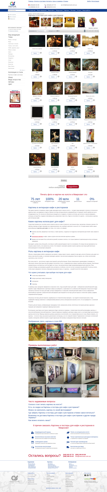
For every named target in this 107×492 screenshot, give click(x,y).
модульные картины (37, 236)
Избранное (12, 18)
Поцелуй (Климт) (51, 464)
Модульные (59, 10)
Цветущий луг (90, 167)
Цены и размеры (58, 1)
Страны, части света (13, 45)
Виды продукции (42, 10)
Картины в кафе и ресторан (15, 29)
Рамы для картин (69, 484)
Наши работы (86, 10)
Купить (35, 53)
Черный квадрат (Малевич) (53, 466)
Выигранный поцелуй (72, 96)
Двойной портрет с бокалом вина (90, 143)
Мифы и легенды (12, 39)
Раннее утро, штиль (90, 96)
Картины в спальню (73, 465)
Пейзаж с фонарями (72, 119)
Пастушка (90, 72)
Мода (9, 41)
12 (56, 31)
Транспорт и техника (13, 43)
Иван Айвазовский (32, 466)
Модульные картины (70, 474)
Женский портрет (55, 119)
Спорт (9, 60)
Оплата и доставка (40, 1)
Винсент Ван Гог (31, 463)
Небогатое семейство (54, 96)
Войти (89, 1)
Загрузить (14, 106)
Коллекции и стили (15, 72)
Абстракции (71, 464)
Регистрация (95, 1)
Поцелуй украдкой (72, 72)
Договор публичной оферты (90, 481)
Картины (66, 10)
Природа (10, 54)
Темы (10, 37)
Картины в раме (69, 481)
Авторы (11, 82)
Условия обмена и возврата (52, 483)
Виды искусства (14, 80)
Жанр (10, 77)
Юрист (37, 72)
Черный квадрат (37, 119)
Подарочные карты (70, 486)
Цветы (9, 51)
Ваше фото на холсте (70, 479)
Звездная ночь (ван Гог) (53, 467)
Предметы (10, 58)
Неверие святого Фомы (55, 48)
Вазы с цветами (72, 48)
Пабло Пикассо (31, 465)
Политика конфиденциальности (91, 482)
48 (59, 31)
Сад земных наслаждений (37, 143)
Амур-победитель (55, 143)
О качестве (32, 10)
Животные (10, 62)
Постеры (73, 10)
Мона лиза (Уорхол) (52, 465)
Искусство (10, 64)
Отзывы (65, 1)
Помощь (30, 1)
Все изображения (69, 483)
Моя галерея (13, 16)
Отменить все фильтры (13, 30)
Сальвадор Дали (31, 464)
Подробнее (73, 187)
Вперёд (63, 180)
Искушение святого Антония (90, 119)
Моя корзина (13, 14)
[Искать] (24, 10)
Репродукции (68, 476)
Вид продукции (14, 35)
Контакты (49, 1)
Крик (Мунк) (50, 463)
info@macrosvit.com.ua (83, 456)
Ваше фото (51, 10)
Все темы (22, 70)
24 (57, 31)
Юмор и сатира (12, 49)
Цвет (10, 84)
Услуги (79, 10)
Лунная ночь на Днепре (37, 48)
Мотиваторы (11, 56)
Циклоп (72, 167)
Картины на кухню (73, 467)
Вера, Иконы (11, 66)
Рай (72, 143)
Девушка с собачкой (37, 96)
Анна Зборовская (54, 167)
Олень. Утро (90, 48)
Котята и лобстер (37, 167)
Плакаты (67, 478)
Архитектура (11, 68)
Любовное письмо (55, 72)
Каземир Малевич (32, 467)
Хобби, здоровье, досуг (13, 47)
